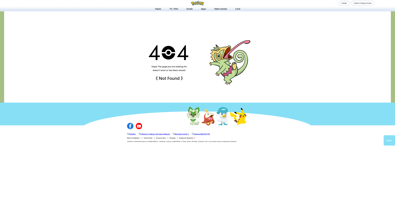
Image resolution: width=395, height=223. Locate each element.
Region (389, 140)
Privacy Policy (161, 138)
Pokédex (344, 3)
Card (237, 8)
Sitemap (172, 138)
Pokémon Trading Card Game (363, 3)
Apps (203, 8)
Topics (158, 8)
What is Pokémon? (133, 138)
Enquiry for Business (186, 138)
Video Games (220, 8)
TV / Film (173, 8)
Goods (189, 8)
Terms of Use (148, 138)
